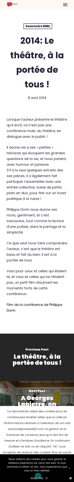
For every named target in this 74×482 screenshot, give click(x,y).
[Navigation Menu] (65, 4)
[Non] (69, 468)
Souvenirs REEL (37, 26)
